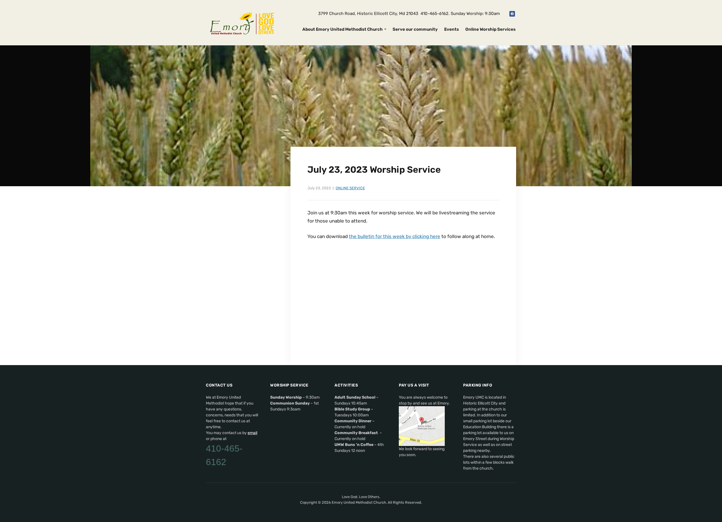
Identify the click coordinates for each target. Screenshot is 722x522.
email (252, 432)
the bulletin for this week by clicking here (394, 236)
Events (451, 29)
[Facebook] (512, 13)
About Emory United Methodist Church (342, 29)
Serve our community (415, 29)
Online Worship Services (490, 29)
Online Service (350, 188)
